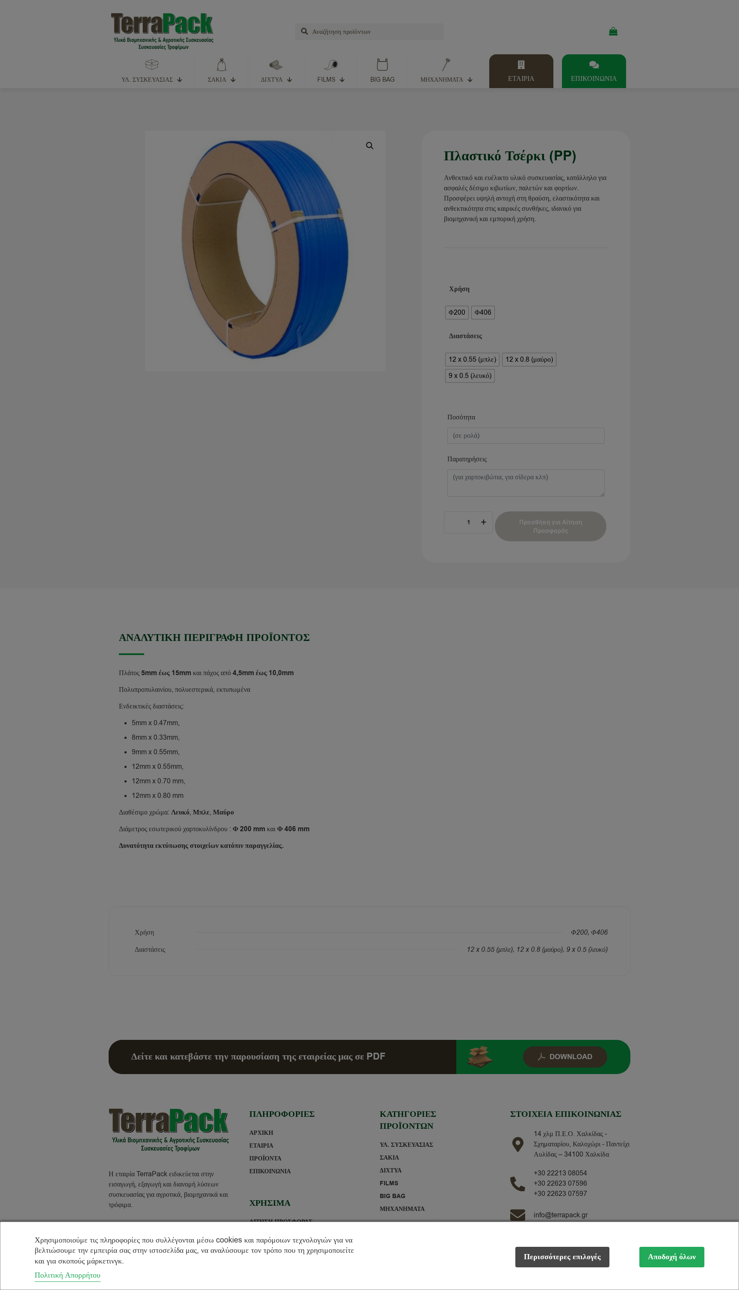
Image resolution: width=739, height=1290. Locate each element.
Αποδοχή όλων (672, 1257)
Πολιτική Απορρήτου (68, 1275)
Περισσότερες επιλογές (562, 1257)
